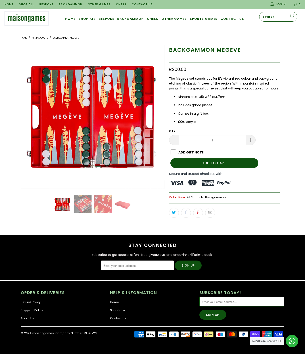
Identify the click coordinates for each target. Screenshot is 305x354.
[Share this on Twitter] (174, 213)
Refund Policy (30, 302)
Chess (121, 4)
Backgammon (70, 4)
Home (9, 4)
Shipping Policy (32, 310)
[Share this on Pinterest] (198, 213)
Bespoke (46, 4)
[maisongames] (26, 18)
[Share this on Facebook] (186, 213)
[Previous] (28, 117)
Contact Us (142, 4)
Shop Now (117, 310)
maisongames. (43, 333)
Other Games (99, 4)
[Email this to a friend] (210, 213)
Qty (172, 131)
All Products (195, 197)
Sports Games (203, 19)
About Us (27, 318)
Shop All (26, 4)
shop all (87, 19)
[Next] (157, 117)
